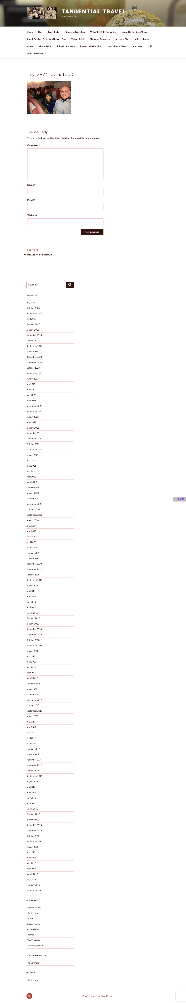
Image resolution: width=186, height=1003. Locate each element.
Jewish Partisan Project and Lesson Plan (46, 39)
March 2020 (32, 547)
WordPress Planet (34, 945)
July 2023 (30, 384)
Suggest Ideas (33, 924)
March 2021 (32, 482)
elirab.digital (45, 46)
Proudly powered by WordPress (97, 996)
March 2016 (32, 808)
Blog (40, 32)
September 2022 (34, 411)
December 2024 (34, 335)
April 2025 (31, 319)
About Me (137, 46)
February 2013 (33, 885)
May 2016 (31, 798)
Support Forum (33, 929)
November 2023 (34, 362)
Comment (33, 145)
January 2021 (32, 493)
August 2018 (32, 651)
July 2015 (30, 852)
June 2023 (31, 389)
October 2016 (33, 770)
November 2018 (34, 634)
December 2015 (34, 825)
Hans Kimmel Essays (117, 46)
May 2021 (31, 471)
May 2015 (31, 863)
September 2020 (34, 515)
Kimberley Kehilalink (75, 32)
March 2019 (32, 613)
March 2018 (32, 678)
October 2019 (33, 574)
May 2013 (31, 879)
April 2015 (31, 868)
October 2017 (32, 705)
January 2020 (32, 558)
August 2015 (32, 847)
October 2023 (33, 368)
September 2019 (34, 580)
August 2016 (32, 781)
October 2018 (33, 640)
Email (31, 200)
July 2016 (30, 787)
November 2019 (34, 569)
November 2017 (34, 700)
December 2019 (34, 563)
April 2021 (31, 476)
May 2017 (31, 732)
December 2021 (34, 433)
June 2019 (31, 596)
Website (32, 215)
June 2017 (31, 727)
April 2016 (31, 803)
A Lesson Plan (122, 39)
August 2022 (32, 417)
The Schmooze (33, 963)
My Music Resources (100, 39)
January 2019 (32, 623)
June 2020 (31, 531)
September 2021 (34, 449)
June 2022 (31, 422)
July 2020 (31, 526)
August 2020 (32, 520)
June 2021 (31, 466)
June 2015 (31, 857)
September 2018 (34, 645)
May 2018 (31, 667)
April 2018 (31, 672)
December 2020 (34, 498)
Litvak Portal (32, 913)
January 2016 (32, 819)
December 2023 (34, 357)
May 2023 (31, 395)
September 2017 (34, 711)
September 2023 (34, 373)
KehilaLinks (53, 32)
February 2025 (33, 324)
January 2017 (32, 754)
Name (31, 185)
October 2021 (32, 444)
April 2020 (31, 542)
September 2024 (34, 346)
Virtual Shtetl (77, 39)
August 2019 (32, 585)
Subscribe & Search (36, 53)
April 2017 (31, 738)
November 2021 (34, 438)
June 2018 (31, 661)
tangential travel (94, 11)
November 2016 (34, 765)
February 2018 (33, 683)
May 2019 (31, 602)
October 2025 (33, 308)
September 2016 (34, 776)
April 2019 (31, 607)
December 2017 (34, 694)
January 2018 (32, 689)
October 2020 (33, 509)
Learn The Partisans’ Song (134, 32)
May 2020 (31, 536)
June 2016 (31, 792)
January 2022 (32, 428)
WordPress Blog (34, 940)
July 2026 (30, 302)
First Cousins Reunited (91, 46)
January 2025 (32, 330)
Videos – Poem (142, 39)
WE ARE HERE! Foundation (103, 32)
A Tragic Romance (66, 46)
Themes (30, 934)
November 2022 (34, 406)
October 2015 (33, 836)
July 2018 (30, 656)
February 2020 (33, 553)
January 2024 (32, 351)
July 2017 (30, 721)
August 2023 (32, 378)
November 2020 (34, 504)
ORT (150, 46)
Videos (30, 46)
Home (30, 32)
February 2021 (33, 487)
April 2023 (31, 400)
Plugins (29, 918)
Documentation (33, 907)
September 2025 (34, 313)
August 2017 (32, 716)
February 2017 (33, 749)
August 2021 (32, 455)
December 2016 (34, 759)
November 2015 (34, 830)
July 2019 (30, 591)
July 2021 (30, 460)
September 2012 (34, 890)
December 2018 (34, 629)
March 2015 (32, 874)
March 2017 (32, 743)
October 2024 (33, 340)
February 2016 (33, 814)
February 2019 (33, 618)
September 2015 (34, 841)
